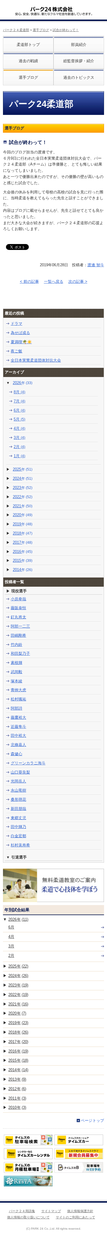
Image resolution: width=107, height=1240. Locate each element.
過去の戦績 (28, 61)
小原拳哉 (18, 599)
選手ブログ (41, 30)
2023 (22, 487)
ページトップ (92, 1120)
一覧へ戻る (53, 281)
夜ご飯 (16, 351)
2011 (17, 1098)
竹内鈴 (16, 644)
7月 (19, 401)
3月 (19, 437)
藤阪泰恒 (18, 608)
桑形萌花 (18, 799)
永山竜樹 (18, 790)
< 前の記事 (29, 281)
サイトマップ (51, 1211)
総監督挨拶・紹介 (78, 61)
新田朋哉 (18, 808)
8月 (19, 392)
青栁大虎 (18, 690)
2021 (22, 506)
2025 (22, 469)
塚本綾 (16, 681)
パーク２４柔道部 (16, 30)
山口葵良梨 (20, 772)
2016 (22, 551)
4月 (19, 428)
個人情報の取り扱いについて (28, 1217)
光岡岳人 (18, 781)
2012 (17, 1089)
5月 (19, 419)
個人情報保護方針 (80, 1211)
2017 (22, 542)
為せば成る (20, 333)
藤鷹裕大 (18, 717)
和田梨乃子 (20, 653)
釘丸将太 (18, 617)
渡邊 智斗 (95, 265)
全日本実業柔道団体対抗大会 (36, 360)
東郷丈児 (18, 818)
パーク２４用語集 (22, 1211)
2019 (22, 524)
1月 (19, 456)
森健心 (16, 754)
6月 (19, 410)
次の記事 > (77, 281)
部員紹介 (78, 44)
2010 (17, 1107)
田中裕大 (18, 735)
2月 (19, 447)
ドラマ (16, 323)
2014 (22, 569)
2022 (22, 497)
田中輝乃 (18, 826)
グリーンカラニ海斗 (28, 763)
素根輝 (16, 662)
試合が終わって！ (66, 30)
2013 (17, 1079)
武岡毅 (16, 672)
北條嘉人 (18, 744)
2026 (22, 383)
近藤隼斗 (18, 726)
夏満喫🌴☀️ (21, 342)
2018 (22, 533)
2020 (22, 515)
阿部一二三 (20, 626)
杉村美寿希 (20, 845)
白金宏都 (18, 836)
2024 (22, 478)
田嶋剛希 (18, 635)
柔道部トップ (28, 44)
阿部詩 (16, 708)
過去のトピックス (78, 77)
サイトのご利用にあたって (75, 1217)
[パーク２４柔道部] (51, 7)
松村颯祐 (18, 699)
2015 (22, 560)
